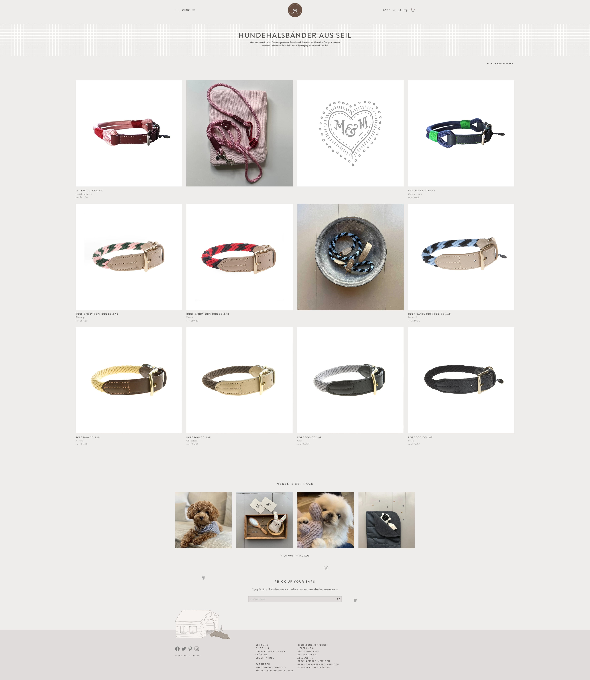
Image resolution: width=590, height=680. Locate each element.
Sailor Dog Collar (89, 190)
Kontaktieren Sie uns (270, 651)
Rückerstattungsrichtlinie (274, 670)
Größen (261, 654)
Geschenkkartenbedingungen (318, 664)
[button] (194, 10)
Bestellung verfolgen (312, 645)
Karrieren (263, 664)
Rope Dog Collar (88, 437)
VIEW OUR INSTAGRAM (295, 555)
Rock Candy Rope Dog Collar (97, 314)
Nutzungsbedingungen (271, 667)
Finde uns (262, 648)
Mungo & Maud (186, 656)
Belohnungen (307, 654)
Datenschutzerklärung (313, 667)
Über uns (262, 645)
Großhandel (265, 657)
